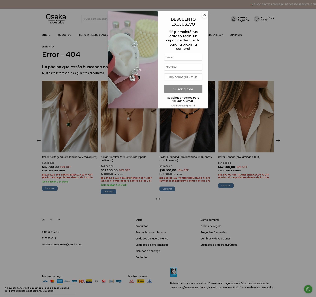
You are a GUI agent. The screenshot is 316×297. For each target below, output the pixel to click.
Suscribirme (183, 89)
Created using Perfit (183, 105)
